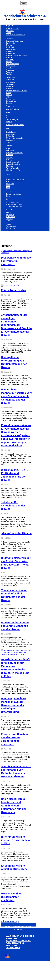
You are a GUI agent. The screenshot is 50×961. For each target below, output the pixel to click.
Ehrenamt (9, 89)
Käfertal (9, 45)
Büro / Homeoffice (13, 164)
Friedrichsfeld (11, 49)
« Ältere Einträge (10, 921)
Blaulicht (9, 209)
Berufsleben (10, 86)
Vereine (8, 224)
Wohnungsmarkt (11, 226)
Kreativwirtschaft (12, 162)
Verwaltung (10, 84)
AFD (8, 177)
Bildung (8, 129)
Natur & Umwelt (12, 29)
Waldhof (9, 72)
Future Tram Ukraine (13, 290)
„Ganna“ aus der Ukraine (16, 533)
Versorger (9, 158)
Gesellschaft (10, 79)
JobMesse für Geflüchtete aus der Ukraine (13, 505)
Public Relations (15, 943)
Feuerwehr (10, 215)
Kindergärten (11, 101)
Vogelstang (10, 70)
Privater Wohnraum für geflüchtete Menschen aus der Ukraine (15, 626)
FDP (8, 186)
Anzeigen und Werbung (18, 941)
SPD (8, 188)
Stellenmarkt (10, 228)
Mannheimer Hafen (13, 170)
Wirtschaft (9, 145)
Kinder (8, 93)
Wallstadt (9, 74)
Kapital (9, 148)
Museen (9, 122)
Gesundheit (10, 106)
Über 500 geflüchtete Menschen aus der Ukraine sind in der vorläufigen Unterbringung (13, 705)
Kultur (8, 112)
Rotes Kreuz (10, 217)
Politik (8, 174)
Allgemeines (10, 25)
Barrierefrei (10, 82)
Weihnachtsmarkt (12, 168)
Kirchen (9, 103)
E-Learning (10, 136)
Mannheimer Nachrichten (20, 936)
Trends (8, 33)
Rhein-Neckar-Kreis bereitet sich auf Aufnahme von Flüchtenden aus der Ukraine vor (13, 805)
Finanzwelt (10, 151)
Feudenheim (10, 43)
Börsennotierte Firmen (14, 153)
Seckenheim (10, 66)
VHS (8, 142)
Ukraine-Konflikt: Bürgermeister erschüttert (11, 897)
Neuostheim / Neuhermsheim (16, 55)
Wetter (8, 230)
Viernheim (10, 68)
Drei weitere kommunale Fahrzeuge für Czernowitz (16, 261)
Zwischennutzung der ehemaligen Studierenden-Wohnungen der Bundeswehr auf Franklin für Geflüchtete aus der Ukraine (16, 324)
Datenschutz (13, 948)
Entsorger (9, 160)
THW (8, 221)
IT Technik (10, 31)
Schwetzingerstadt (12, 64)
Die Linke (10, 184)
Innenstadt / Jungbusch (14, 41)
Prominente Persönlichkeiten (16, 91)
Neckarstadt (10, 53)
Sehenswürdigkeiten (13, 194)
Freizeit (8, 191)
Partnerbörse (10, 99)
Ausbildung (10, 134)
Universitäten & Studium (15, 138)
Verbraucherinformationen (15, 35)
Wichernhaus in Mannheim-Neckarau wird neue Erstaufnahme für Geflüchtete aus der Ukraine (16, 396)
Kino (8, 115)
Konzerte (9, 117)
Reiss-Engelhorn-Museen (15, 125)
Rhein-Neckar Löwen (14, 204)
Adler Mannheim (12, 202)
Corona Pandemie (12, 109)
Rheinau (9, 58)
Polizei (8, 213)
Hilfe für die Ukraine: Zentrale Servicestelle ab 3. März (16, 840)
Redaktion (11, 938)
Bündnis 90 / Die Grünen (15, 179)
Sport (8, 199)
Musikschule (10, 140)
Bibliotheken (11, 132)
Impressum (11, 945)
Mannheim (9, 38)
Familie (9, 95)
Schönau (9, 62)
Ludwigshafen (11, 77)
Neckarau (9, 51)
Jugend (8, 97)
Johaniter (9, 219)
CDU (8, 182)
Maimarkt (9, 166)
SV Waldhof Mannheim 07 (16, 206)
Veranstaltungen (12, 120)
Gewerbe (9, 155)
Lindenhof (10, 47)
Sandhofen (10, 60)
